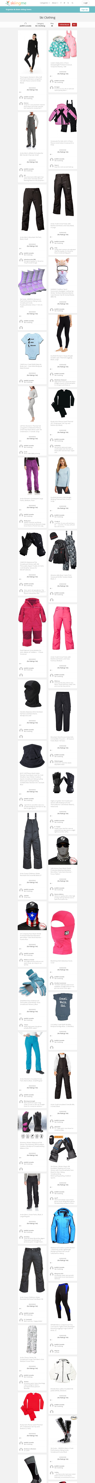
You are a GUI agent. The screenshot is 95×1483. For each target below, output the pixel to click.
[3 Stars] (32, 88)
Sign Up (84, 9)
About (54, 3)
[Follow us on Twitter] (64, 3)
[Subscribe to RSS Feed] (68, 3)
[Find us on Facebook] (61, 3)
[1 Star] (29, 88)
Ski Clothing (28, 98)
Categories (44, 3)
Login (86, 3)
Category (40, 24)
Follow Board (64, 25)
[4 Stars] (33, 88)
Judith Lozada (29, 97)
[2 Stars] (31, 88)
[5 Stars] (35, 88)
